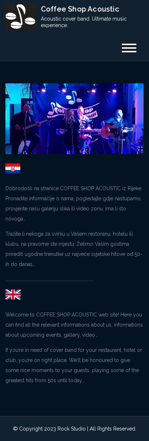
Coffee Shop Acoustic (80, 9)
